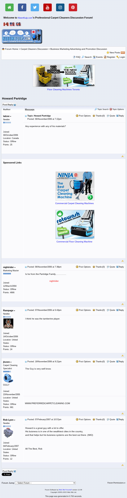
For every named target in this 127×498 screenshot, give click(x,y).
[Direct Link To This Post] (26, 116)
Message (29, 109)
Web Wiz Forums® (65, 490)
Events (99, 57)
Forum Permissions (115, 483)
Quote (112, 116)
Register (111, 57)
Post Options (84, 116)
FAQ (78, 57)
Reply (121, 116)
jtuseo (6, 362)
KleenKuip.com (25, 18)
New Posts (115, 52)
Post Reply (8, 104)
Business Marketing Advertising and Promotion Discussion (78, 49)
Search (88, 57)
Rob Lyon (8, 419)
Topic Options (118, 109)
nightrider (8, 267)
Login (122, 57)
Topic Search (103, 109)
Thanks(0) (100, 116)
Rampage (8, 310)
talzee (6, 116)
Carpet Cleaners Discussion (34, 49)
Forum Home (11, 49)
